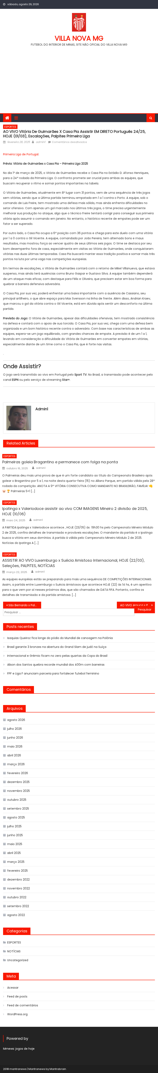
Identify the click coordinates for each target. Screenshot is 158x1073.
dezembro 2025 (18, 782)
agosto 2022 (16, 915)
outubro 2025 (16, 800)
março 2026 (16, 764)
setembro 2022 (18, 906)
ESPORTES (10, 127)
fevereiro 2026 (17, 773)
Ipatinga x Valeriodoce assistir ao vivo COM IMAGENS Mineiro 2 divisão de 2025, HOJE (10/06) (75, 511)
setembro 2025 (18, 809)
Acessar (13, 988)
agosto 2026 (16, 720)
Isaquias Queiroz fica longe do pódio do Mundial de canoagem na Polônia (60, 638)
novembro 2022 (18, 888)
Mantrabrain (58, 1069)
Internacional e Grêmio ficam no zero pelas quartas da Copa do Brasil (57, 656)
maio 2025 (14, 844)
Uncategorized (17, 960)
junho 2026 (15, 738)
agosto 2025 (16, 817)
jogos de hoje (25, 1049)
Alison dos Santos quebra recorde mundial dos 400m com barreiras (56, 665)
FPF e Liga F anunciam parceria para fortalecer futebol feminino (53, 673)
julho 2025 (14, 826)
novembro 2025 (18, 791)
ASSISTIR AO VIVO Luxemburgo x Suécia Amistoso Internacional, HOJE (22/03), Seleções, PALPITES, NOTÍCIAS (73, 563)
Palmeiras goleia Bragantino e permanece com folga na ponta (60, 462)
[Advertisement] (79, 78)
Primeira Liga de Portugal (20, 154)
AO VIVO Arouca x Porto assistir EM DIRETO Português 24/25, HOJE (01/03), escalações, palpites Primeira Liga (137, 605)
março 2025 (15, 862)
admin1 (40, 142)
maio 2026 (14, 746)
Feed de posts (17, 996)
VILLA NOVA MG (79, 38)
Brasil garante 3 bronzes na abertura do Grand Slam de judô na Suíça (56, 647)
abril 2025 (14, 853)
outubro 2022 (16, 897)
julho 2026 (14, 729)
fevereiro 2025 (17, 871)
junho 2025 (15, 835)
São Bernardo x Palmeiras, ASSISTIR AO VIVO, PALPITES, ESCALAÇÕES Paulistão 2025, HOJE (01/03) (24, 605)
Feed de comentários (22, 1005)
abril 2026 (14, 755)
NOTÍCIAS (14, 951)
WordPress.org (17, 1014)
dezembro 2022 (18, 879)
